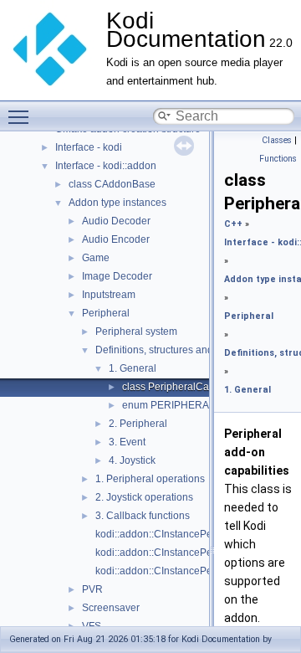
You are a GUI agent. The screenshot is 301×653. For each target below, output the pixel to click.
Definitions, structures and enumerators (184, 350)
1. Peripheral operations (150, 479)
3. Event (127, 442)
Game (96, 258)
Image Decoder (117, 276)
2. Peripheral (138, 423)
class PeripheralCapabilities (186, 387)
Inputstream (108, 295)
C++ (233, 224)
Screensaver (111, 608)
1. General (132, 368)
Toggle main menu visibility (22, 116)
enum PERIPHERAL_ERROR (190, 405)
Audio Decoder (116, 221)
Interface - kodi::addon (105, 166)
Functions (278, 158)
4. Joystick (132, 460)
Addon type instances (117, 202)
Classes (277, 140)
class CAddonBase (112, 184)
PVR (92, 589)
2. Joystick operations (144, 497)
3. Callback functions (142, 516)
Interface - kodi (88, 147)
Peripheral (106, 313)
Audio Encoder (116, 239)
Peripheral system (136, 331)
